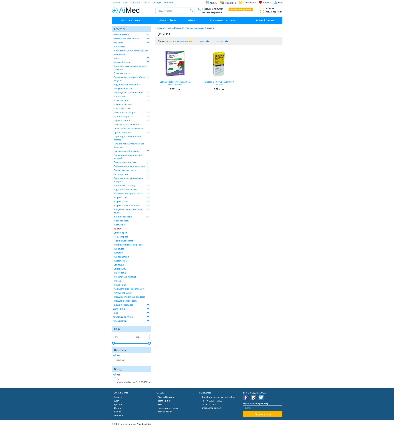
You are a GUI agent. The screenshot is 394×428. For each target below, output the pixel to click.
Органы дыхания (122, 132)
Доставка (135, 2)
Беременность (121, 220)
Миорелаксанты (122, 108)
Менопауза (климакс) (125, 276)
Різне (191, 20)
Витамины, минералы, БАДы (128, 193)
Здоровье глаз (121, 197)
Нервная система (122, 120)
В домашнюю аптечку (124, 185)
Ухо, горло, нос (121, 174)
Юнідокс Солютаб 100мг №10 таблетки (219, 83)
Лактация (119, 264)
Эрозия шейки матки (124, 240)
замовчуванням (180, 41)
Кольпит (118, 252)
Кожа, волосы (120, 96)
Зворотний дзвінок (241, 9)
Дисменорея (120, 232)
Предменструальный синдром (129, 296)
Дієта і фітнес (168, 20)
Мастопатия (120, 272)
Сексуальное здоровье (125, 162)
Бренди (157, 2)
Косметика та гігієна (223, 20)
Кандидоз (119, 248)
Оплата (146, 2)
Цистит (117, 228)
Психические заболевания (127, 150)
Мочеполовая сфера (124, 112)
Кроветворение (121, 100)
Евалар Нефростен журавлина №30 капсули (175, 83)
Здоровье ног (120, 201)
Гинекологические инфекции (128, 244)
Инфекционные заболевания (128, 92)
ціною (202, 41)
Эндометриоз (121, 236)
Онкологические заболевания (129, 128)
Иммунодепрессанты (124, 88)
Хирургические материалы (127, 84)
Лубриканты (120, 268)
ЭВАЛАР (121, 359)
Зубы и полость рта (123, 304)
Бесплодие (119, 224)
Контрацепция (121, 256)
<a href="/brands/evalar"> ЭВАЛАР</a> (134, 380)
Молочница (120, 284)
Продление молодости (125, 300)
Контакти (168, 2)
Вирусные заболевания (125, 189)
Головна (116, 2)
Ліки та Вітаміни (131, 20)
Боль (116, 57)
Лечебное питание (123, 104)
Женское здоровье (123, 216)
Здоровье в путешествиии (127, 205)
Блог (125, 2)
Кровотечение (121, 260)
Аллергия (118, 42)
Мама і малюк (265, 20)
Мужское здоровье (123, 116)
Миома (117, 280)
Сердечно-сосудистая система (129, 166)
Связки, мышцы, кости (125, 170)
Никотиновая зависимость (127, 124)
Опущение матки (123, 292)
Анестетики (119, 46)
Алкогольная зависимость (127, 38)
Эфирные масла (122, 73)
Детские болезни (122, 61)
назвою (220, 41)
